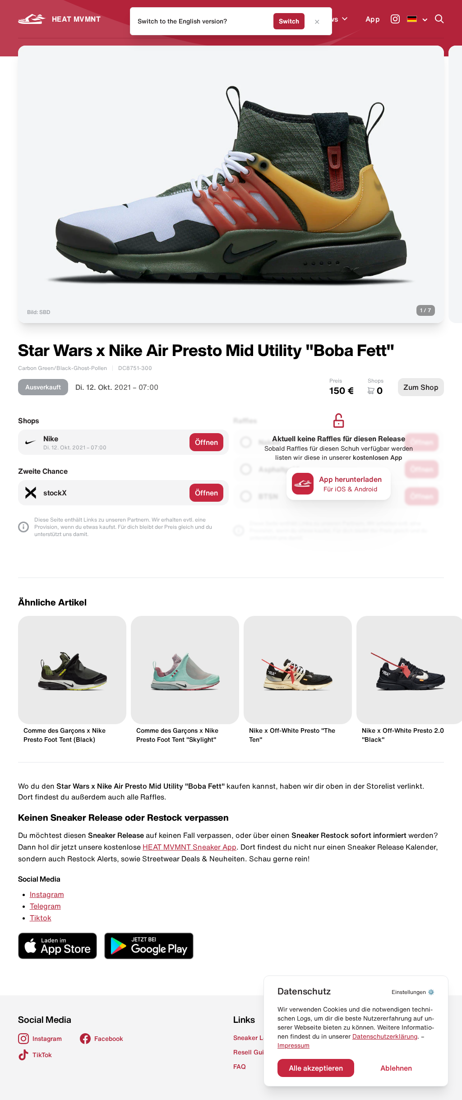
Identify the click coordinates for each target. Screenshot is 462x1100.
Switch (289, 21)
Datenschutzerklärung (384, 1036)
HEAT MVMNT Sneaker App (189, 846)
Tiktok (40, 917)
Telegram (45, 906)
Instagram (47, 894)
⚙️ (413, 992)
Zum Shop (421, 387)
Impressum (293, 1045)
